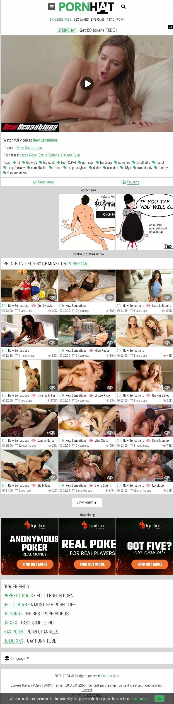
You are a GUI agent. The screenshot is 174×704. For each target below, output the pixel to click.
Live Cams (98, 19)
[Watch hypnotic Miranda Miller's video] (29, 376)
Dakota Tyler (70, 155)
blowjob (31, 162)
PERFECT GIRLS (18, 595)
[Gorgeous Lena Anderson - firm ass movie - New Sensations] (29, 420)
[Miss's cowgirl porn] (86, 331)
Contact (87, 690)
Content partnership (102, 685)
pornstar (87, 162)
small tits (142, 162)
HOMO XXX (13, 641)
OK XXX (10, 622)
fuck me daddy (17, 173)
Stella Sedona (49, 155)
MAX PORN (13, 631)
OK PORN (11, 613)
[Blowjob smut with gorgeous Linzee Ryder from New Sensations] (86, 376)
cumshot (123, 162)
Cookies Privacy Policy (26, 685)
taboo (57, 167)
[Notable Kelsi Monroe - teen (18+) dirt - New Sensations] (144, 420)
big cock (48, 162)
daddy (96, 167)
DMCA (47, 685)
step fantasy (16, 167)
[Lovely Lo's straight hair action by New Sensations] (144, 466)
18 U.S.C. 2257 (75, 685)
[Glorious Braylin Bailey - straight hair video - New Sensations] (144, 376)
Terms (58, 685)
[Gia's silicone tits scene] (29, 466)
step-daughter (77, 167)
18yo (127, 167)
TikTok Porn (115, 19)
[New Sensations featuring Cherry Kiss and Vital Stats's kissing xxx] (86, 420)
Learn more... (140, 698)
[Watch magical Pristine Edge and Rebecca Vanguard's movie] (144, 331)
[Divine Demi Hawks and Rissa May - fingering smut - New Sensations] (29, 286)
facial (159, 162)
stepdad (112, 167)
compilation (38, 167)
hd (18, 162)
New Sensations (45, 140)
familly (162, 167)
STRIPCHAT (67, 30)
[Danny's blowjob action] (86, 286)
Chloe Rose (28, 155)
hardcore (105, 162)
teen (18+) (68, 162)
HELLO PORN (15, 604)
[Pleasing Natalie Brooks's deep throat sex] (144, 286)
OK (159, 699)
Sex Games (81, 19)
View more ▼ (87, 502)
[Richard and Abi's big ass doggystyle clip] (29, 331)
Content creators (130, 685)
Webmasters (153, 685)
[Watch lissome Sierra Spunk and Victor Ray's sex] (86, 466)
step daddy (144, 167)
